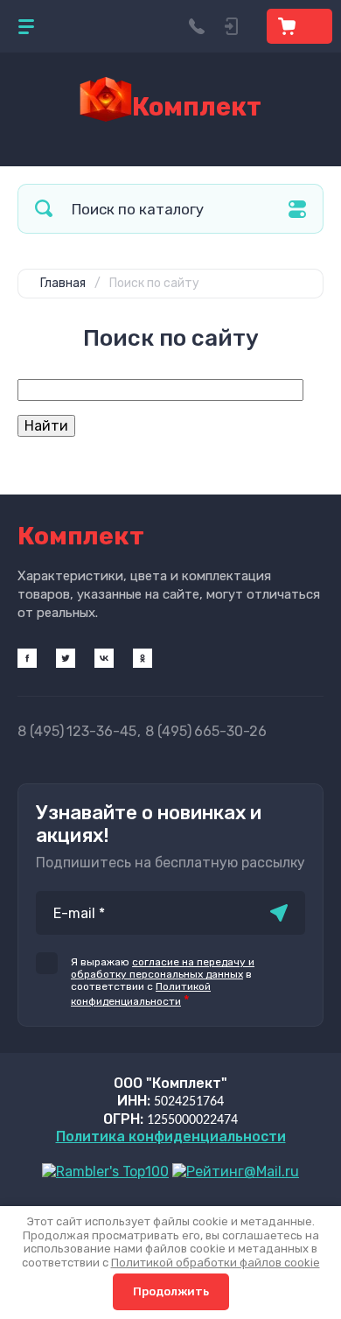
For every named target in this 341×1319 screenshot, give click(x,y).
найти (43, 209)
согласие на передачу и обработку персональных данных (162, 968)
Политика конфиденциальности (171, 1136)
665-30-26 (206, 731)
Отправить (279, 913)
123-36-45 (76, 731)
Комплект (196, 107)
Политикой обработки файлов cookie (215, 1262)
